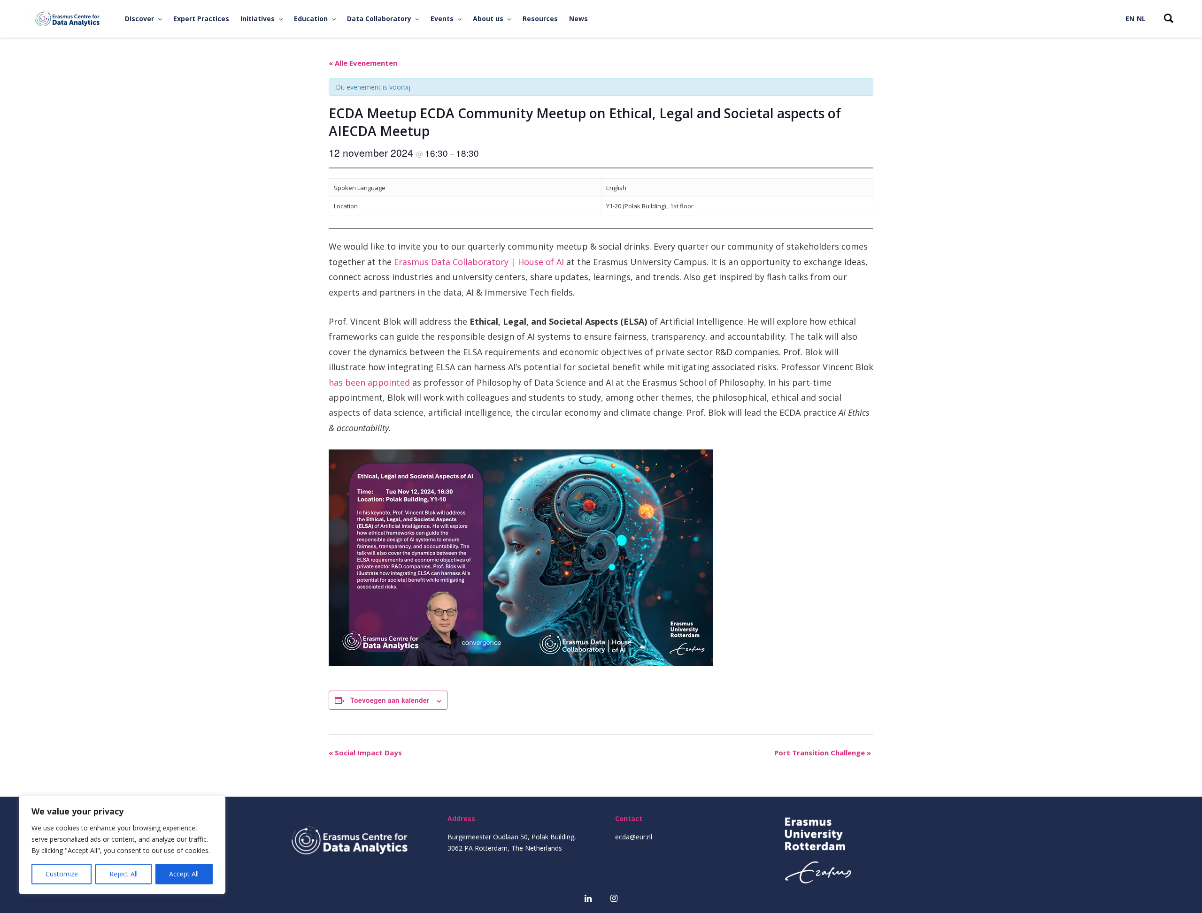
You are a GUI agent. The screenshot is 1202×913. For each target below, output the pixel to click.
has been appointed (369, 382)
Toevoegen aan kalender (389, 700)
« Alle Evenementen (363, 63)
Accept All (184, 873)
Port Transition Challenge (822, 752)
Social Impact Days (365, 752)
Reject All (123, 873)
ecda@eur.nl (633, 836)
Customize (62, 873)
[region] (122, 845)
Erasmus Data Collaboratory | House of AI (479, 261)
